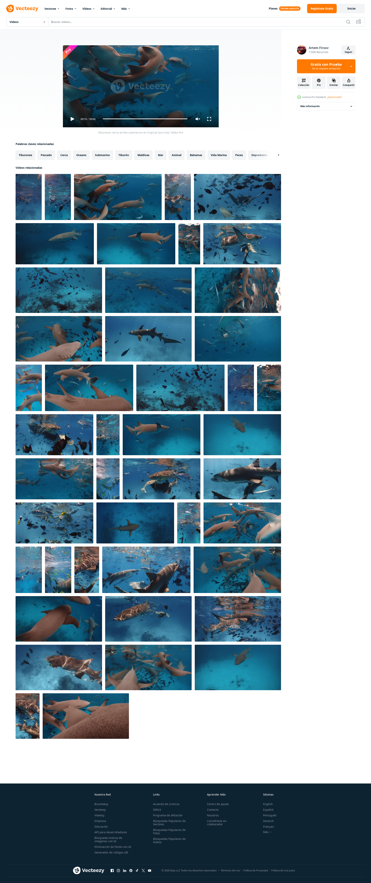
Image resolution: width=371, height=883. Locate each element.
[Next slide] (275, 155)
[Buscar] (348, 21)
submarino (102, 155)
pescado (46, 155)
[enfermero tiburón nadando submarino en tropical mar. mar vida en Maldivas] (135, 522)
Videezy (99, 815)
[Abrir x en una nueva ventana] (143, 870)
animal (176, 155)
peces (239, 155)
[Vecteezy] (22, 8)
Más (124, 8)
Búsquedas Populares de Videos (169, 840)
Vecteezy (100, 809)
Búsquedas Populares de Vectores (169, 822)
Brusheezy (101, 804)
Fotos (69, 8)
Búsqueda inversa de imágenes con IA (108, 839)
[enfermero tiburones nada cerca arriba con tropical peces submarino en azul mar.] (59, 339)
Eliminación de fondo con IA (112, 847)
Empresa (100, 821)
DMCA (157, 809)
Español (268, 809)
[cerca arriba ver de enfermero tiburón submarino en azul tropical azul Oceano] (55, 243)
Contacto (213, 809)
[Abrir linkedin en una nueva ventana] (124, 870)
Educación (101, 826)
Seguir (348, 52)
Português (270, 815)
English (268, 804)
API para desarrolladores (110, 832)
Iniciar (351, 8)
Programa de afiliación (167, 815)
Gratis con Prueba (326, 66)
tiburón (123, 155)
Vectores (50, 8)
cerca (64, 155)
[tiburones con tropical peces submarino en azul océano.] (59, 290)
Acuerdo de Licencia (166, 804)
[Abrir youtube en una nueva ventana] (149, 870)
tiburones (25, 155)
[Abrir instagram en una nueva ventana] (118, 870)
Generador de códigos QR (111, 852)
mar (160, 155)
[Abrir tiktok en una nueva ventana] (137, 870)
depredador (259, 155)
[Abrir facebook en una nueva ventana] (112, 870)
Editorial (106, 8)
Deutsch (268, 821)
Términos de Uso (230, 870)
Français (268, 826)
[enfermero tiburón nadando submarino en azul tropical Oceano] (242, 434)
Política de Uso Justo (283, 870)
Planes (273, 8)
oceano (81, 155)
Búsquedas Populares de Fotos (169, 831)
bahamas (196, 155)
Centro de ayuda (218, 804)
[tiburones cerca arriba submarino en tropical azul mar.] (118, 197)
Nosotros (213, 815)
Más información (310, 106)
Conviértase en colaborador (216, 822)
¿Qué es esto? (334, 97)
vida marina (219, 155)
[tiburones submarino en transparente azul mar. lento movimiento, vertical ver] (188, 522)
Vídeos (86, 8)
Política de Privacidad (255, 870)
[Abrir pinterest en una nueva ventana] (130, 870)
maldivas (143, 155)
